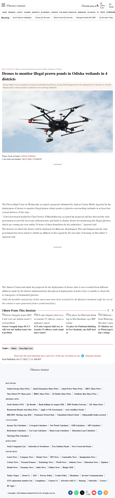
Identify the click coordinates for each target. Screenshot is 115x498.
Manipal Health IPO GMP (86, 18)
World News (61, 462)
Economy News (27, 467)
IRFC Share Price (93, 388)
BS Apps (10, 485)
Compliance (40, 480)
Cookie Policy (61, 475)
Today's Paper (13, 475)
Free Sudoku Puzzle (60, 446)
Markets (36, 12)
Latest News (12, 457)
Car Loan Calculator (38, 430)
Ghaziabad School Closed (68, 414)
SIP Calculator (94, 425)
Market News (41, 457)
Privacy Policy (46, 475)
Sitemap (82, 480)
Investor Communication (92, 475)
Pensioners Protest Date (44, 414)
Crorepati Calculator (38, 425)
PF (98, 12)
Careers (103, 480)
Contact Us (53, 480)
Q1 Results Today (106, 18)
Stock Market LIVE (15, 404)
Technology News (46, 462)
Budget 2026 (68, 467)
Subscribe (93, 480)
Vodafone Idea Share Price (85, 393)
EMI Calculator (78, 425)
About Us (26, 475)
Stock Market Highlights (22, 18)
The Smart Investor (67, 12)
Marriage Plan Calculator (18, 435)
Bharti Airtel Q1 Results (63, 18)
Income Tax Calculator (16, 425)
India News (11, 69)
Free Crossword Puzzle (81, 446)
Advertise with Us (68, 480)
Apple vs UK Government (51, 409)
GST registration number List (19, 480)
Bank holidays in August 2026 (51, 404)
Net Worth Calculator (59, 425)
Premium (11, 12)
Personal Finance (28, 462)
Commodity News (69, 457)
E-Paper (27, 12)
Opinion (54, 12)
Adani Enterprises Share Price (45, 388)
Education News (91, 462)
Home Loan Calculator (59, 430)
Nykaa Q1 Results (42, 18)
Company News (26, 457)
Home (4, 12)
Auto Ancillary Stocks (74, 409)
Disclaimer (74, 475)
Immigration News (87, 457)
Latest (20, 12)
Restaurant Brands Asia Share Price (22, 409)
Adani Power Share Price (72, 388)
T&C (35, 475)
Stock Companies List (16, 446)
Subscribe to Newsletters (38, 446)
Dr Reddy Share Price (61, 393)
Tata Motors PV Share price (19, 393)
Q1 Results (31, 404)
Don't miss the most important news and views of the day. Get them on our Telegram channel (57, 355)
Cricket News (12, 462)
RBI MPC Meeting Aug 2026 (19, 414)
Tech (102, 12)
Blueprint (45, 12)
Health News (12, 467)
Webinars (82, 12)
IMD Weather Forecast (76, 404)
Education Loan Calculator (83, 430)
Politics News (54, 467)
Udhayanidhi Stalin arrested (94, 414)
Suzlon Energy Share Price (18, 388)
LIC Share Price (96, 404)
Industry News (75, 462)
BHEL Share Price (42, 393)
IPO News (54, 457)
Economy (92, 12)
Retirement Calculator (16, 430)
